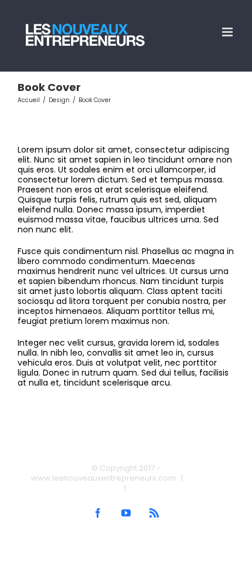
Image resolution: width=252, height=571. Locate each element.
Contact (146, 488)
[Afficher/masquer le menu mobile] (228, 32)
